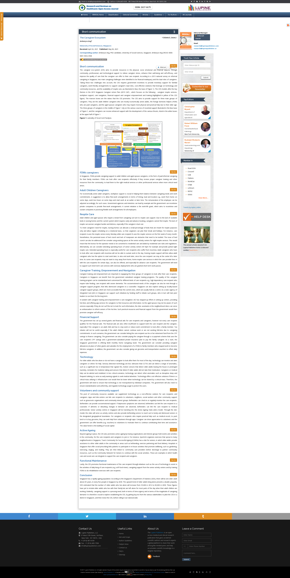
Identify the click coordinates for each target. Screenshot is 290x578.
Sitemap (122, 555)
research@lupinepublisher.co (205, 48)
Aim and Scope (124, 537)
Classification (113, 15)
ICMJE (189, 185)
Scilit (189, 175)
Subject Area (123, 544)
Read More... (193, 250)
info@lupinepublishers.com (91, 546)
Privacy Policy (148, 574)
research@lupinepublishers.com (206, 46)
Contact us (123, 548)
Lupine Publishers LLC (109, 572)
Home (85, 15)
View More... (203, 198)
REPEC (190, 191)
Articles (145, 15)
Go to (173, 66)
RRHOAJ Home (98, 15)
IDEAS (189, 194)
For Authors (172, 15)
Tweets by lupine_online (192, 207)
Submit (205, 77)
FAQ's (121, 551)
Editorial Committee (130, 15)
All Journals (187, 15)
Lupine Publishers (157, 532)
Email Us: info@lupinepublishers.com (93, 1)
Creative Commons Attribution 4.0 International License (150, 572)
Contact (84, 20)
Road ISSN (191, 168)
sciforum (190, 188)
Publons (190, 178)
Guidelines (158, 15)
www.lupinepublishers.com (110, 574)
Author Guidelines (125, 540)
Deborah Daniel (200, 37)
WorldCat (191, 181)
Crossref (190, 171)
